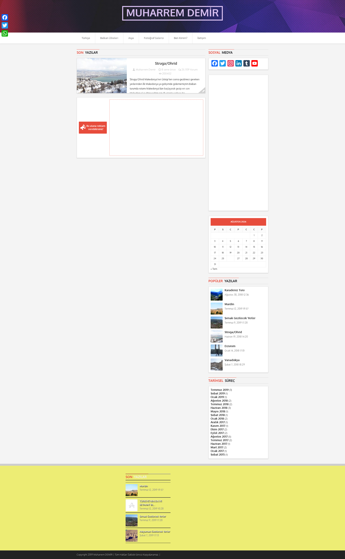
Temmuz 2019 (220, 390)
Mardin (229, 304)
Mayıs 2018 (218, 411)
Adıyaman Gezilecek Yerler (155, 531)
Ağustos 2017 (219, 437)
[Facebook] (5, 17)
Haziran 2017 (219, 444)
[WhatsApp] (5, 33)
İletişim (201, 38)
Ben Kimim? (180, 38)
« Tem (214, 269)
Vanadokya (232, 360)
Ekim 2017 (217, 429)
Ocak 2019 (217, 397)
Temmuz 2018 (220, 404)
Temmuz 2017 (219, 440)
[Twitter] (5, 25)
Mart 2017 (217, 447)
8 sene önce (168, 69)
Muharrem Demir (146, 69)
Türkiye (86, 38)
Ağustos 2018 (219, 401)
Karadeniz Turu (235, 290)
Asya (131, 38)
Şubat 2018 (218, 415)
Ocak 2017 (217, 451)
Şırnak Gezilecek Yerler (240, 318)
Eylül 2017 (217, 433)
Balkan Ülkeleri (109, 38)
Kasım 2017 (218, 426)
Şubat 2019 (218, 393)
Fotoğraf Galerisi (154, 38)
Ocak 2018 (217, 419)
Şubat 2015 (218, 455)
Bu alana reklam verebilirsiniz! (95, 127)
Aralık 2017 (218, 422)
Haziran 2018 (219, 408)
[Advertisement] (156, 128)
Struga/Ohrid (166, 63)
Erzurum (230, 346)
